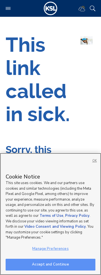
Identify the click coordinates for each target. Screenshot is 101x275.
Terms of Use (51, 215)
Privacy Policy (77, 215)
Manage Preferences (50, 248)
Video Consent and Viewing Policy (55, 226)
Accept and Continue (50, 264)
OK (94, 161)
